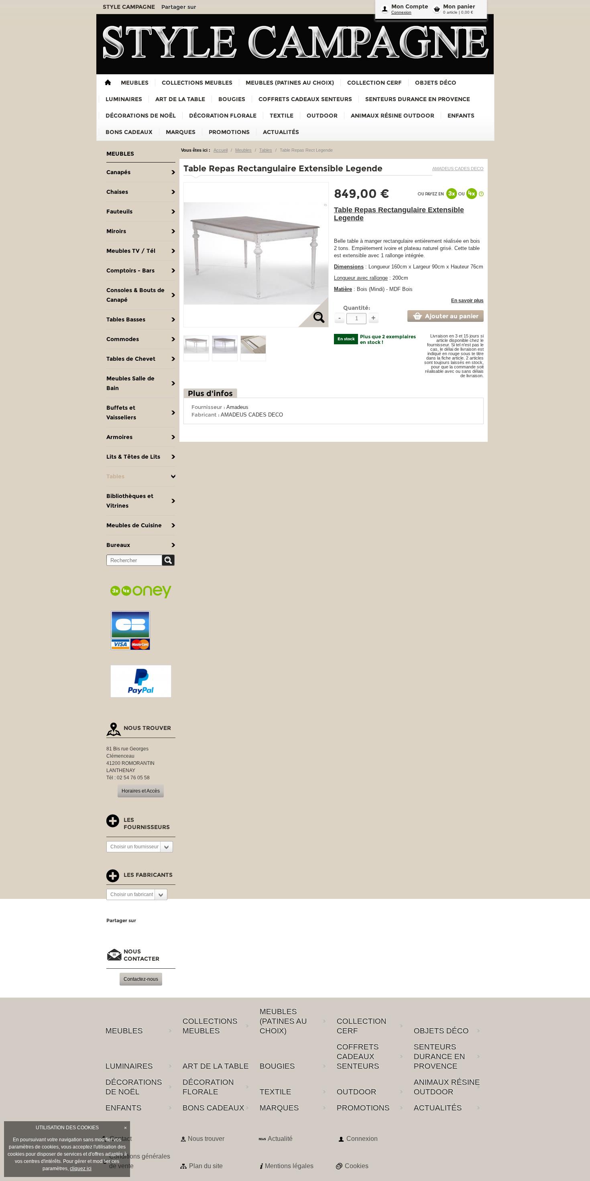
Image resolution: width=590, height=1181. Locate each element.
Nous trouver (206, 1138)
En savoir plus (467, 300)
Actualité (280, 1138)
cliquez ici (81, 1168)
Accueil (221, 150)
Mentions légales (289, 1166)
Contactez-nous (141, 979)
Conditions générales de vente (139, 1161)
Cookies (356, 1166)
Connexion (401, 12)
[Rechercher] (168, 560)
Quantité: (356, 307)
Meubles (243, 150)
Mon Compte (409, 6)
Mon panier (459, 6)
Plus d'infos (210, 393)
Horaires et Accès (141, 791)
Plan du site (206, 1166)
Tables (265, 150)
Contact (121, 1138)
